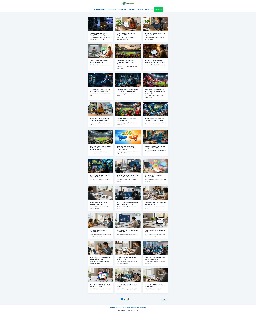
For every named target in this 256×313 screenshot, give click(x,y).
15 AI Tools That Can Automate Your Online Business (155, 258)
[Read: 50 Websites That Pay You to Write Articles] (128, 247)
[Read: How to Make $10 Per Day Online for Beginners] (155, 275)
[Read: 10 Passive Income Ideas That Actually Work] (100, 220)
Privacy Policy (126, 307)
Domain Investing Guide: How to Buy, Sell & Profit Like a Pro (127, 90)
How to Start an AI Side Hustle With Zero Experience (100, 258)
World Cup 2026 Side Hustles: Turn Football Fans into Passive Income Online (155, 91)
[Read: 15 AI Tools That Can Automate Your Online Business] (155, 247)
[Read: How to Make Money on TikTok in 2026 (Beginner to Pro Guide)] (100, 109)
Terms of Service (135, 307)
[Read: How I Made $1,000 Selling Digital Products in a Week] (100, 275)
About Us (112, 307)
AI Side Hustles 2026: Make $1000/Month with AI (99, 61)
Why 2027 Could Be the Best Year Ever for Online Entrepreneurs (128, 176)
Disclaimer (143, 307)
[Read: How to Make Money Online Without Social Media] (100, 193)
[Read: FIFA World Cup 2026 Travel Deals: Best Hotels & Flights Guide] (128, 51)
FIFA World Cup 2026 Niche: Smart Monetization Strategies (155, 61)
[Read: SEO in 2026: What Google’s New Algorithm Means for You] (128, 193)
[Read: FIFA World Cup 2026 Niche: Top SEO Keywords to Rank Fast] (100, 80)
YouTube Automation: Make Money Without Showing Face (99, 34)
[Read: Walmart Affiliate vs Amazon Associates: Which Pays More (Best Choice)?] (128, 136)
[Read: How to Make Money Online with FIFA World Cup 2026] (100, 165)
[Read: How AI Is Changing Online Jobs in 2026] (128, 275)
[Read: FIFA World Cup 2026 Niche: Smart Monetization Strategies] (155, 51)
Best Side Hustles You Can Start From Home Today (155, 203)
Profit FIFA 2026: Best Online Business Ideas (126, 119)
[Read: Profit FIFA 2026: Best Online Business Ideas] (128, 109)
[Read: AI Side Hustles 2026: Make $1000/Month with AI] (100, 51)
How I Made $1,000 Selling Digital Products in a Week (100, 285)
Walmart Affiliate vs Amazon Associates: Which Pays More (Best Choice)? (126, 147)
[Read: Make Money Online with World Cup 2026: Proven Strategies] (155, 109)
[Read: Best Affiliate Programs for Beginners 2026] (128, 23)
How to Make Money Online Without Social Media (98, 203)
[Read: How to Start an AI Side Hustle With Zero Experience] (100, 247)
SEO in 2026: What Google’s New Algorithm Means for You (127, 203)
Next (164, 299)
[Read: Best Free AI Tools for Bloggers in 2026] (155, 220)
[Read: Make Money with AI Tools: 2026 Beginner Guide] (155, 23)
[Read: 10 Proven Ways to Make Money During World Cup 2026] (155, 136)
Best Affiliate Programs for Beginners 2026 (126, 34)
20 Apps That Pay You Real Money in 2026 (153, 176)
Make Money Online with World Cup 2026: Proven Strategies (154, 119)
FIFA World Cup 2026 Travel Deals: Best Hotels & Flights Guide (126, 62)
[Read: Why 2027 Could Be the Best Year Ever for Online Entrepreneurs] (128, 165)
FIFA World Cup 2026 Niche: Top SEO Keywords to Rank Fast (100, 90)
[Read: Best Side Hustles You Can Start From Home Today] (155, 193)
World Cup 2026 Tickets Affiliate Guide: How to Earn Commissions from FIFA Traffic (100, 147)
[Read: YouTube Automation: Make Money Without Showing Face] (100, 23)
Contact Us (118, 307)
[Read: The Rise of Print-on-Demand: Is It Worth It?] (128, 220)
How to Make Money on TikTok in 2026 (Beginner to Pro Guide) (100, 119)
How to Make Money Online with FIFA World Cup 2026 (100, 176)
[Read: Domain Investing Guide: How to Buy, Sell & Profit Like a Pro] (128, 80)
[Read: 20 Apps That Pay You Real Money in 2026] (155, 165)
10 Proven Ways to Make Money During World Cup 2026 (155, 147)
